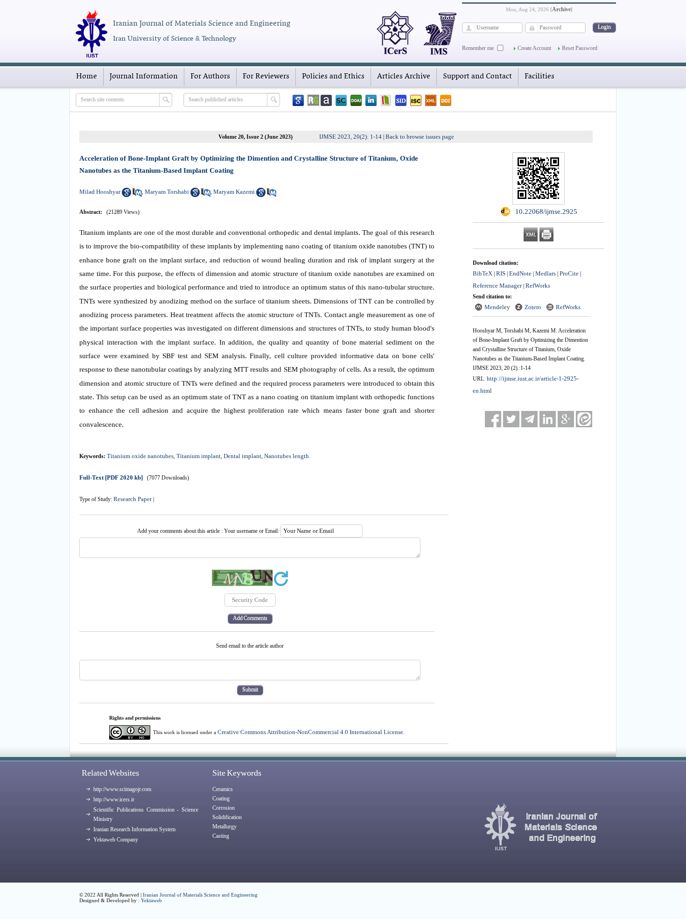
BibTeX (482, 273)
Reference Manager (497, 285)
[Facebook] (493, 419)
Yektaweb (151, 900)
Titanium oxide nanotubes (140, 456)
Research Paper (132, 498)
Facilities (539, 76)
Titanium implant (198, 456)
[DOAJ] (356, 100)
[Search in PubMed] (137, 194)
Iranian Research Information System (134, 829)
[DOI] (445, 100)
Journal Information (144, 76)
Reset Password (579, 48)
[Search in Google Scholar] (126, 194)
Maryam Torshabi (167, 191)
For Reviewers (266, 76)
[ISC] (415, 100)
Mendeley (497, 307)
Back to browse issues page (419, 136)
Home (86, 76)
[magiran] (386, 100)
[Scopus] (341, 100)
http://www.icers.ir (113, 799)
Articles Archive (403, 76)
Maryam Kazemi (234, 191)
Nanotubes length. (287, 456)
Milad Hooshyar (99, 191)
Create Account (534, 48)
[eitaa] (584, 419)
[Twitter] (511, 419)
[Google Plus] (566, 419)
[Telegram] (529, 419)
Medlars (545, 273)
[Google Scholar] (298, 100)
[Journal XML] (430, 100)
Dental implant (242, 456)
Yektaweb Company (115, 839)
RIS (500, 273)
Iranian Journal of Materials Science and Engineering (200, 895)
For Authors (210, 76)
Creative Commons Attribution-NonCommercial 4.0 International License (310, 731)
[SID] (400, 100)
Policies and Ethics (333, 76)
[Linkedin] (371, 100)
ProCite (569, 273)
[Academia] (326, 100)
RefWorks (537, 285)
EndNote (520, 273)
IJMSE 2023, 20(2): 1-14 (350, 136)
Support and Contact (477, 76)
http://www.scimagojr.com (122, 789)
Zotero (533, 307)
